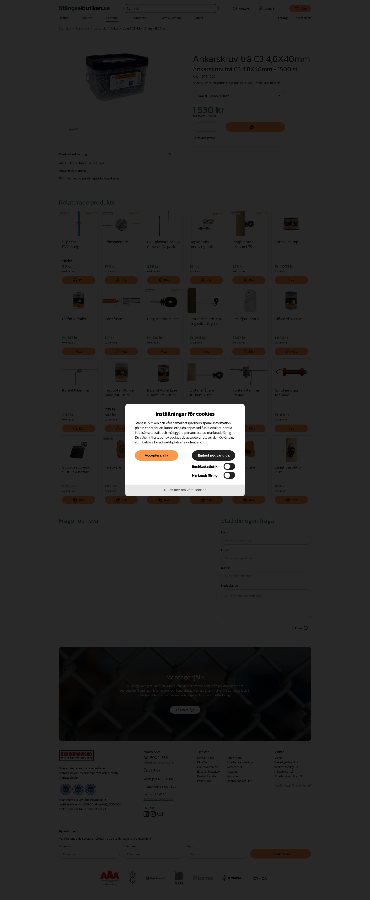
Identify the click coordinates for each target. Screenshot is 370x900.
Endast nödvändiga (214, 455)
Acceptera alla (156, 455)
